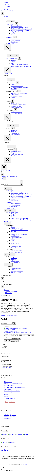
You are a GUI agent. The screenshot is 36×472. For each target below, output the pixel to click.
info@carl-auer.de (6, 367)
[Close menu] (7, 47)
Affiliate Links (8, 382)
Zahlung (6, 394)
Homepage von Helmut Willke (9, 315)
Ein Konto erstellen (12, 176)
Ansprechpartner (15, 243)
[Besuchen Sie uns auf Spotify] (5, 450)
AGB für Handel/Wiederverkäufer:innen (14, 387)
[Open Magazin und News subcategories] (19, 58)
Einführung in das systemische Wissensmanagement (17, 332)
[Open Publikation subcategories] (15, 109)
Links (12, 240)
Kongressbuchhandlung (17, 271)
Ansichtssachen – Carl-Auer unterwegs (21, 219)
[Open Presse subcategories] (12, 101)
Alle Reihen (14, 258)
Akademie (7, 265)
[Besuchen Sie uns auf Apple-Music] (8, 450)
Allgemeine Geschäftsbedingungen (13, 383)
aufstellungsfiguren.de (10, 415)
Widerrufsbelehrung (9, 385)
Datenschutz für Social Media (12, 391)
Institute (13, 239)
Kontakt (6, 2)
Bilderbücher (14, 200)
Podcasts (13, 215)
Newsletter (7, 6)
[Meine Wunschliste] (2, 179)
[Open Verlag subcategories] (12, 128)
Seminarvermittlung (16, 268)
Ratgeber (13, 199)
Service (7, 224)
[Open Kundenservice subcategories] (17, 82)
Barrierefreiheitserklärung (10, 398)
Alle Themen (10, 190)
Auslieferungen (15, 236)
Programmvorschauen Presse (18, 244)
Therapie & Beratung (16, 191)
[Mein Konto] (2, 174)
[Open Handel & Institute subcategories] (19, 91)
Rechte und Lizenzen (16, 252)
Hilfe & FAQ (7, 4)
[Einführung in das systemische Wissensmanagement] (19, 329)
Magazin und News (12, 212)
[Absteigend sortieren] (14, 323)
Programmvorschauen (16, 237)
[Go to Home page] (6, 170)
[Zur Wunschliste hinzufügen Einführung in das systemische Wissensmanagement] (5, 341)
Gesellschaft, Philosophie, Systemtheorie (21, 194)
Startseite (6, 290)
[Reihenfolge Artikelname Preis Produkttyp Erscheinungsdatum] (6, 323)
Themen (6, 16)
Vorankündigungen (16, 205)
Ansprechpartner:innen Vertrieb (19, 234)
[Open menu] (2, 13)
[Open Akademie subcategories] (14, 149)
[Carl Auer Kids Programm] (7, 10)
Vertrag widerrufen (10, 402)
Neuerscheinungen (16, 203)
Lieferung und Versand (10, 392)
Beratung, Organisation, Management (21, 196)
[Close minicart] (2, 278)
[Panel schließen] (2, 286)
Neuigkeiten (14, 214)
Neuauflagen (14, 206)
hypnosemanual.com (9, 416)
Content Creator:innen (16, 247)
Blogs (12, 217)
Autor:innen (10, 208)
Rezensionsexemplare (16, 246)
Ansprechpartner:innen (17, 228)
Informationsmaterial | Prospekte (19, 230)
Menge (6, 337)
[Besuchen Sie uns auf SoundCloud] (2, 450)
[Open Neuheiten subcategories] (14, 37)
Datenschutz (7, 389)
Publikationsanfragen (16, 250)
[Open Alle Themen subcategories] (16, 23)
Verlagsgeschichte (15, 262)
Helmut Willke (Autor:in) (10, 331)
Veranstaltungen (8, 73)
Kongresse (13, 269)
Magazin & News (9, 210)
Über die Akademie (16, 272)
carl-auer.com (7, 418)
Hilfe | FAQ (14, 231)
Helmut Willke (8, 293)
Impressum (7, 396)
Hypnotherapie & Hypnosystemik (20, 193)
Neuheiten (10, 202)
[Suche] (21, 181)
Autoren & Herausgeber (11, 291)
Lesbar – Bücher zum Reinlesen (19, 218)
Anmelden (3, 176)
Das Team (13, 259)
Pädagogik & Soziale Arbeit (18, 197)
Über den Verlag (9, 254)
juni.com (24, 464)
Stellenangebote (15, 261)
